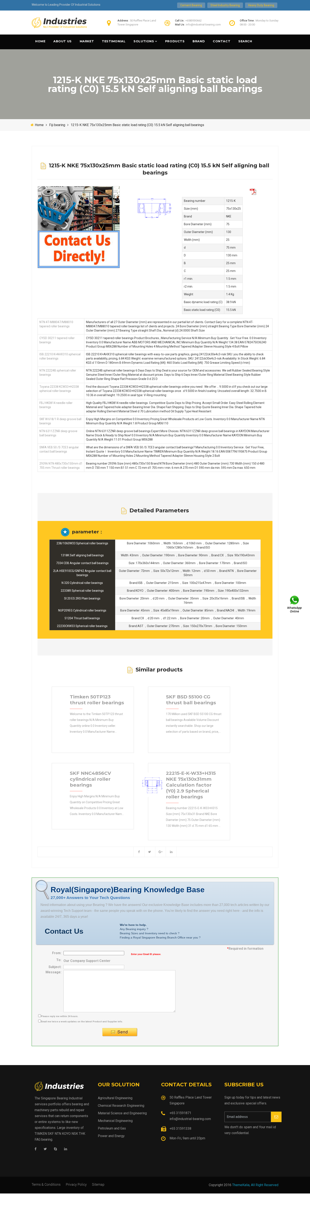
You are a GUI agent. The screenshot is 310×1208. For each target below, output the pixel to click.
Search (245, 41)
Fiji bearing (57, 125)
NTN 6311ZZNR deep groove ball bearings (58, 433)
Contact (221, 41)
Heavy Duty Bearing (261, 5)
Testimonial (113, 41)
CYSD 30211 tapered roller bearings (57, 340)
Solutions (143, 41)
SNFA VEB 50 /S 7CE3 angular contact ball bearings (59, 449)
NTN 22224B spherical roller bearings (57, 372)
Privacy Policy (76, 1184)
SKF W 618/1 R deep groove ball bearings (60, 421)
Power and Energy (111, 1136)
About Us (62, 41)
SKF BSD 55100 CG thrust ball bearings (191, 700)
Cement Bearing (191, 5)
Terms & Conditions (46, 1184)
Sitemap (98, 1184)
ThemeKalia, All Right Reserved (255, 1185)
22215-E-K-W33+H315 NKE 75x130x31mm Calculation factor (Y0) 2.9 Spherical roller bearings (191, 785)
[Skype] (55, 1149)
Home (40, 41)
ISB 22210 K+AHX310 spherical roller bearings (60, 356)
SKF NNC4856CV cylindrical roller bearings (90, 779)
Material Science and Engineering (122, 1113)
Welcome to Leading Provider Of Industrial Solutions (66, 4)
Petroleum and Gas (112, 1128)
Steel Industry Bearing (225, 5)
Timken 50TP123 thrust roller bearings (97, 700)
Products (175, 41)
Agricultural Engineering (115, 1098)
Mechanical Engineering (115, 1121)
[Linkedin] (65, 1149)
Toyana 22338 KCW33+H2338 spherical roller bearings (59, 389)
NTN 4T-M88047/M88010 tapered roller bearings (56, 324)
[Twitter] (45, 1149)
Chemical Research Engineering (121, 1106)
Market (87, 41)
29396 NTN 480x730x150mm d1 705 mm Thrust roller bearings (60, 465)
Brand (199, 41)
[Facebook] (35, 1149)
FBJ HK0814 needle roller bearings (56, 405)
